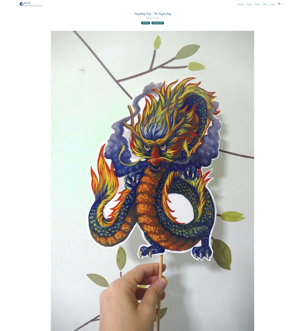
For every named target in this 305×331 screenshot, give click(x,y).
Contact (272, 4)
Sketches (257, 4)
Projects (249, 4)
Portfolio (240, 4)
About (265, 4)
